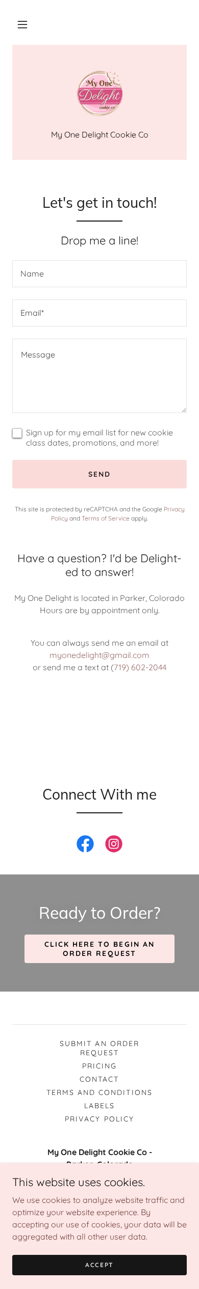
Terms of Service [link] (106, 518)
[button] (22, 24)
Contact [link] (99, 1079)
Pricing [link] (99, 1066)
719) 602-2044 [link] (140, 667)
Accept (99, 1265)
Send (99, 474)
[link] (99, 93)
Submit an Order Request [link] (99, 1048)
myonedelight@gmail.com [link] (99, 655)
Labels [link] (99, 1105)
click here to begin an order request (99, 949)
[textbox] (99, 273)
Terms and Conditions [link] (99, 1092)
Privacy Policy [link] (99, 1118)
